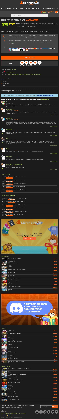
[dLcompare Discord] (56, 412)
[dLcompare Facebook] (40, 412)
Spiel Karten (8, 8)
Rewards (22, 8)
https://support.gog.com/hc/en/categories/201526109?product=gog (24, 74)
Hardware (28, 8)
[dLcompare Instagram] (44, 412)
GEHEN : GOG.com (30, 57)
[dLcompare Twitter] (36, 412)
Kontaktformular (45, 99)
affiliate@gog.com (11, 72)
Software (15, 8)
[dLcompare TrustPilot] (48, 412)
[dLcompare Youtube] (52, 412)
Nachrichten (35, 8)
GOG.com (13, 69)
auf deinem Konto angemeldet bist (45, 95)
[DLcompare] (6, 411)
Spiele (2, 8)
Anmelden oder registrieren (50, 8)
